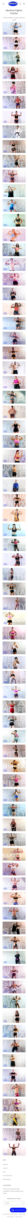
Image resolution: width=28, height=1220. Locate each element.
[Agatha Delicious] (14, 28)
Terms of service (18, 1216)
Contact (5, 1168)
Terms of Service (7, 1175)
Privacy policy (10, 1216)
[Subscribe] (22, 1203)
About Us (5, 1164)
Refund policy (7, 1179)
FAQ (4, 1172)
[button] (3, 4)
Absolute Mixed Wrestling (11, 1214)
